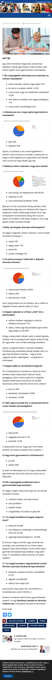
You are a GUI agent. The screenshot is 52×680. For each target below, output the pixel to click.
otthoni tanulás (37, 625)
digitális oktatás (16, 621)
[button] (48, 15)
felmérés (31, 621)
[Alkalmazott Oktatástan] (26, 1)
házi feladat (9, 625)
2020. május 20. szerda (13, 23)
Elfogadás (8, 676)
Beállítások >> (27, 671)
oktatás (22, 625)
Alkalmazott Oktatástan (32, 23)
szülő (6, 630)
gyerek (42, 621)
